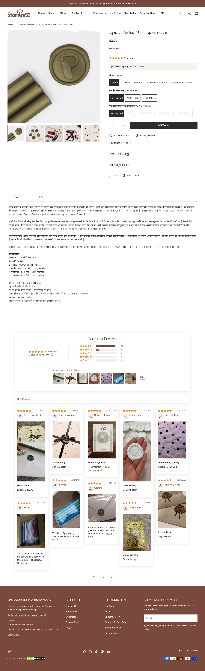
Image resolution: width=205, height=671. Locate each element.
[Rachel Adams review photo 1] (172, 440)
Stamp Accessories (28, 25)
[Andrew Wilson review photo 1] (66, 440)
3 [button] (103, 577)
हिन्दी (9, 651)
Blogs (107, 611)
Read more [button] (22, 563)
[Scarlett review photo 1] (66, 509)
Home (10, 25)
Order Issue (72, 617)
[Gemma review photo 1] (102, 508)
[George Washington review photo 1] (31, 451)
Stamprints (20, 658)
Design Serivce (73, 622)
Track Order (72, 611)
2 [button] (98, 577)
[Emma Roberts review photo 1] (137, 451)
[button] (116, 58)
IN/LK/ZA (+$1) (147, 114)
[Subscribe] (194, 618)
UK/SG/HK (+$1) (167, 114)
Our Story (109, 606)
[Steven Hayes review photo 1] (137, 532)
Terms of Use (180, 626)
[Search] (182, 13)
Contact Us (71, 606)
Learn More (13, 635)
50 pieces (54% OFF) (181, 82)
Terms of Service (113, 627)
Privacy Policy (112, 633)
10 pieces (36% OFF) (132, 82)
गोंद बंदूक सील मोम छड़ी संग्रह (45, 236)
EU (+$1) (132, 114)
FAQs (69, 627)
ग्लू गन (13, 239)
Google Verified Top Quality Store (27, 615)
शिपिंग (41, 197)
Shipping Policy (112, 617)
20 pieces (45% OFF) (156, 82)
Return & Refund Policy (116, 622)
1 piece (114, 82)
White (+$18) (133, 98)
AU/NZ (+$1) (186, 114)
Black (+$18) (149, 98)
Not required (117, 98)
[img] (24, 410)
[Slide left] (14, 76)
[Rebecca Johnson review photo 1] (102, 440)
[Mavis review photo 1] (31, 531)
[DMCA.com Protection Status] (36, 658)
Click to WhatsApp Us (45, 629)
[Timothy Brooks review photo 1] (172, 509)
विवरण (16, 197)
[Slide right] (93, 76)
